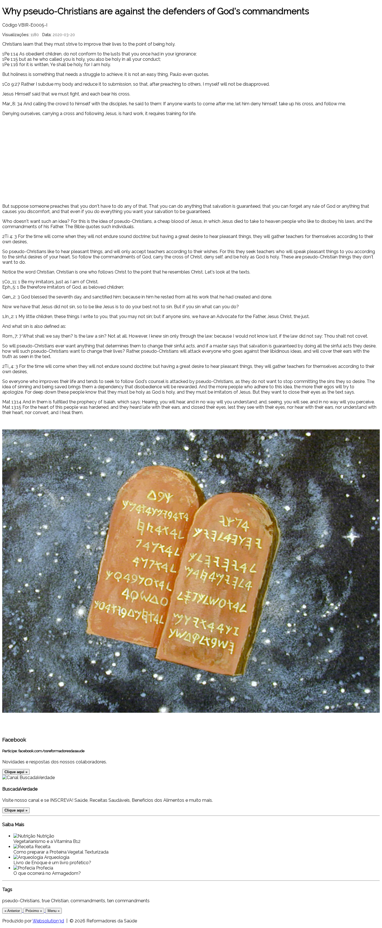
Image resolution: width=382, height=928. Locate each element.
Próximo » (33, 911)
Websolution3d (48, 921)
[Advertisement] (191, 160)
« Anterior (12, 911)
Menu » (54, 911)
